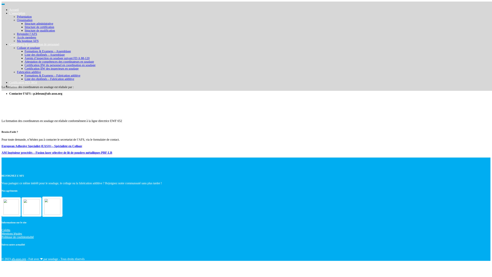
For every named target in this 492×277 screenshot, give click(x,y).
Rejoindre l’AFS (27, 34)
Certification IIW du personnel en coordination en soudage (60, 65)
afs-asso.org (19, 259)
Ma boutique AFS (28, 41)
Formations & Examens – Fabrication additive (52, 75)
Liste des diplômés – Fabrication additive (49, 79)
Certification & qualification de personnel (34, 44)
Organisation (24, 20)
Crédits (6, 230)
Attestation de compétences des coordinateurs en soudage (59, 61)
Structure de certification (39, 27)
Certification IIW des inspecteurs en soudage (52, 68)
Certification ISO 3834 (23, 82)
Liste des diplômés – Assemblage (45, 54)
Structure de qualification (40, 30)
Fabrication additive (29, 72)
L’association (17, 13)
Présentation (24, 16)
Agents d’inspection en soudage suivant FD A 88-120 (57, 58)
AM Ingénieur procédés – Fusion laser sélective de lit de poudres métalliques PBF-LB (57, 152)
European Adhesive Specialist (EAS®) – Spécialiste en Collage (42, 146)
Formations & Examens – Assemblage (48, 51)
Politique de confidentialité (18, 237)
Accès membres (26, 37)
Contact (14, 86)
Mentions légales (12, 233)
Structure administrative (39, 23)
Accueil (14, 9)
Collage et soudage (28, 47)
